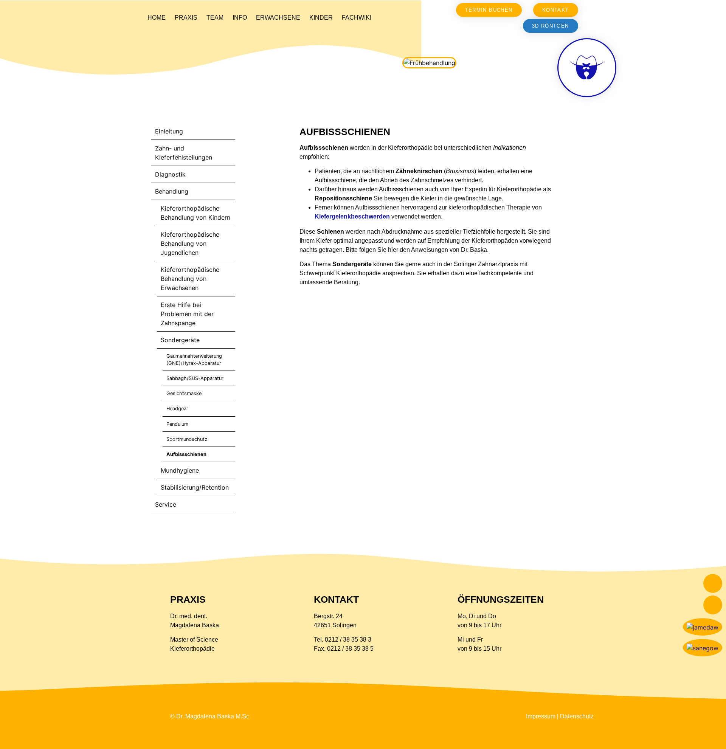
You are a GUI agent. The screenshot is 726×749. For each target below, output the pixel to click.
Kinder (321, 17)
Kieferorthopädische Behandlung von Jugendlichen (190, 243)
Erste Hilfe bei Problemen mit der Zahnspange (187, 314)
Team (214, 17)
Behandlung (171, 191)
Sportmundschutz (186, 439)
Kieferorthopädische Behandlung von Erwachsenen (190, 279)
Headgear (177, 408)
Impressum (540, 716)
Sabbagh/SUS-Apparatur (194, 378)
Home (156, 17)
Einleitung (169, 131)
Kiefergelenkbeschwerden (352, 216)
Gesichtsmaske (184, 393)
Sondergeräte (180, 340)
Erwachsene (278, 17)
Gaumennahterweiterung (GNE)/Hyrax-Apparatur (194, 359)
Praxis (186, 17)
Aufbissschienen (186, 454)
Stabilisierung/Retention (195, 487)
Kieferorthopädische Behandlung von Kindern (195, 213)
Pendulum (177, 424)
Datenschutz (577, 716)
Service (165, 504)
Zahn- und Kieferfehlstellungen (183, 152)
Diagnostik (170, 174)
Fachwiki (356, 17)
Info (240, 17)
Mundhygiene (180, 470)
